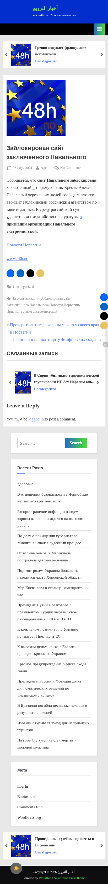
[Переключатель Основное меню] (99, 29)
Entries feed (26, 796)
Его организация (26, 298)
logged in (36, 419)
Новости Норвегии (24, 244)
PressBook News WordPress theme (62, 877)
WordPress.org (29, 817)
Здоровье (25, 483)
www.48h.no (17, 258)
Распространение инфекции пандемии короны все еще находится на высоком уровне (50, 518)
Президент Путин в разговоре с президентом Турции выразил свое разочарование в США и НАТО (47, 611)
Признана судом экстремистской (32, 311)
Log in (22, 786)
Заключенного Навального (27, 304)
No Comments (70, 168)
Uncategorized (46, 61)
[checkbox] (16, 868)
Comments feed (30, 806)
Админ (46, 167)
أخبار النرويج (45, 8)
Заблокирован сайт (56, 298)
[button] (10, 273)
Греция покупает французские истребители (60, 51)
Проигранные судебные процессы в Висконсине (64, 842)
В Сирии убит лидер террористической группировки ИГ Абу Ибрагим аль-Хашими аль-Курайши (66, 378)
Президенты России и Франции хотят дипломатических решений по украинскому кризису (49, 687)
